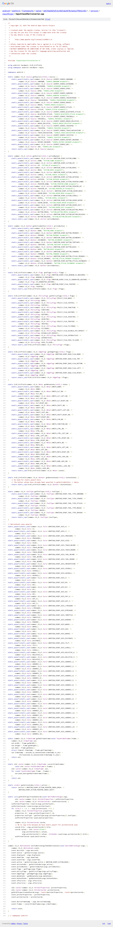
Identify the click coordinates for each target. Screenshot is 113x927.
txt (103, 923)
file (47, 19)
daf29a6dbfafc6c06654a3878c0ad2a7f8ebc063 (64, 10)
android (6, 10)
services (94, 10)
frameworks (28, 10)
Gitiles (13, 923)
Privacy (19, 923)
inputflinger (8, 14)
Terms (25, 923)
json (109, 923)
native (38, 10)
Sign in (108, 3)
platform (16, 10)
